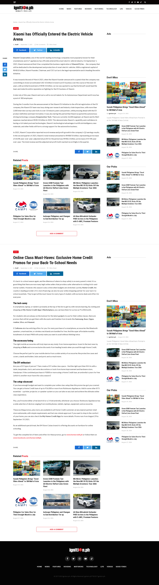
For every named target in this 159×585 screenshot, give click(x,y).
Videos (129, 9)
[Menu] (15, 2)
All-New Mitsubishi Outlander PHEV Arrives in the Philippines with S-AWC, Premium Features (85, 218)
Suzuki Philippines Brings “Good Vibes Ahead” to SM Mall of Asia (26, 184)
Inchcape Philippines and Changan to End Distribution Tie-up (56, 217)
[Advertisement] (126, 54)
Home (61, 9)
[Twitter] (5, 70)
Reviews (88, 9)
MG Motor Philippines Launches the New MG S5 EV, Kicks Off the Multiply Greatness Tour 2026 (86, 185)
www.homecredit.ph (74, 434)
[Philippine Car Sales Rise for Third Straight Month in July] (26, 205)
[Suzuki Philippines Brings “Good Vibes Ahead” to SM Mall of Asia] (26, 172)
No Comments (41, 44)
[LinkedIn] (5, 75)
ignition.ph (112, 113)
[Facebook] (5, 65)
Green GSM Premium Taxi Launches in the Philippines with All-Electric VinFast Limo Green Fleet (56, 187)
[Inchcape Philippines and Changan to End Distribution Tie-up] (56, 205)
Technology (111, 9)
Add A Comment (56, 233)
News (69, 9)
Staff (16, 44)
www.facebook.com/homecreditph (27, 438)
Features (78, 9)
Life (121, 9)
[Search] (145, 2)
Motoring (99, 9)
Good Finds (139, 9)
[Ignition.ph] (23, 8)
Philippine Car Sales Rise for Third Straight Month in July (24, 217)
